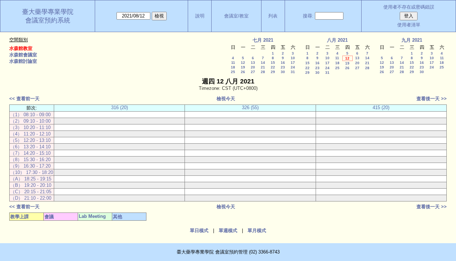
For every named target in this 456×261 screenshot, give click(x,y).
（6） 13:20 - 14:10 (30, 146)
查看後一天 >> (431, 98)
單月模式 (257, 230)
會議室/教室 (236, 16)
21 (263, 67)
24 (293, 67)
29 (273, 72)
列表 (273, 16)
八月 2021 (337, 40)
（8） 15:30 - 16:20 (30, 159)
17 (293, 63)
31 (293, 72)
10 (293, 58)
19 (243, 67)
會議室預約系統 (47, 20)
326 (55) (250, 107)
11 (233, 63)
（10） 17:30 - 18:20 (31, 172)
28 (263, 72)
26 (243, 72)
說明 (199, 16)
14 (263, 63)
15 (273, 63)
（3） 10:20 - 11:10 (30, 127)
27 (253, 72)
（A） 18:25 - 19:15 (30, 178)
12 (243, 63)
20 (253, 67)
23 (283, 67)
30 (283, 72)
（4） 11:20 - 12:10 (30, 134)
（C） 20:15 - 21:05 (30, 191)
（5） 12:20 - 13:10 (30, 140)
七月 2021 (263, 40)
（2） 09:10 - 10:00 (30, 121)
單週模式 (228, 230)
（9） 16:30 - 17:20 (30, 166)
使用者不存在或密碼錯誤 (408, 7)
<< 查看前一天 (24, 98)
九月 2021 (411, 40)
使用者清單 (408, 24)
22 (273, 67)
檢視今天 (226, 98)
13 (253, 63)
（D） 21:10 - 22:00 (30, 198)
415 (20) (381, 107)
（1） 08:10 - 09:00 (30, 114)
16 (283, 63)
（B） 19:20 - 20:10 (30, 185)
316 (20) (119, 107)
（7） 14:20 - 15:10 (30, 153)
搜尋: (308, 16)
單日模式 (199, 230)
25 (233, 72)
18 (233, 67)
